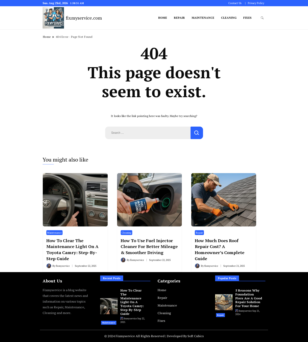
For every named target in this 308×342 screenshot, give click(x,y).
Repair (179, 18)
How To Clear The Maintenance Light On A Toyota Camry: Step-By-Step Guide (72, 249)
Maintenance (203, 18)
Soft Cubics (196, 336)
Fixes (247, 18)
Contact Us (235, 3)
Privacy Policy (256, 3)
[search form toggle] (262, 18)
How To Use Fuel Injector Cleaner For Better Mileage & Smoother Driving (149, 246)
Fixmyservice (125, 336)
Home (162, 18)
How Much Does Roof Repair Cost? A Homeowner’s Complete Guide (219, 249)
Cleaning (229, 18)
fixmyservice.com (84, 18)
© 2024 (109, 336)
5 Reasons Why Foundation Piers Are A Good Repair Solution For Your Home (248, 298)
